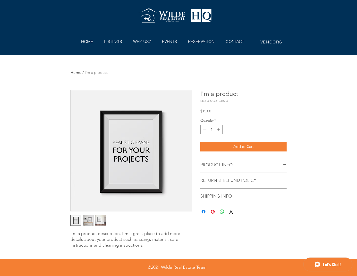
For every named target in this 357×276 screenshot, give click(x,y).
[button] (142, 39)
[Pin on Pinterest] (213, 212)
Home (75, 72)
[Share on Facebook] (203, 212)
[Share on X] (231, 212)
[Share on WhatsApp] (222, 212)
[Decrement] (204, 129)
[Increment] (219, 129)
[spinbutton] (211, 129)
